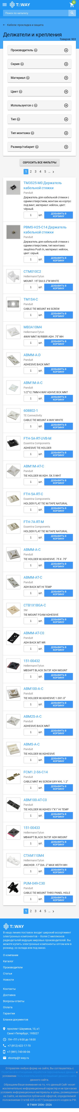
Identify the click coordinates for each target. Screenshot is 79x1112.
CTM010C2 (32, 271)
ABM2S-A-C (33, 716)
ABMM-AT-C (33, 577)
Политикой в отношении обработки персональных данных (39, 1072)
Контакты (9, 988)
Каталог (8, 961)
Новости (8, 979)
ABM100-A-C (33, 689)
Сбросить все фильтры (39, 162)
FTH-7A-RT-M (34, 522)
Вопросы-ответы (13, 1001)
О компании (10, 955)
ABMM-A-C (32, 550)
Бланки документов (15, 1019)
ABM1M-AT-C (34, 466)
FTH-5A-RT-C (33, 494)
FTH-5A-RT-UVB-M (37, 438)
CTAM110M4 (34, 855)
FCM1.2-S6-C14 (36, 772)
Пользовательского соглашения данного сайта (47, 1075)
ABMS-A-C (32, 744)
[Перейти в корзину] (72, 5)
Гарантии (9, 1013)
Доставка (9, 995)
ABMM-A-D (32, 355)
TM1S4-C (31, 299)
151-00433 (32, 828)
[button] (4, 4)
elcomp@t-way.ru (18, 1057)
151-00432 (32, 661)
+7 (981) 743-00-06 (18, 1051)
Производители (13, 967)
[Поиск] (72, 13)
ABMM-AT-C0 (34, 633)
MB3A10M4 (33, 327)
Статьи (7, 973)
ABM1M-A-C (33, 383)
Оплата (7, 1007)
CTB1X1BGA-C (35, 605)
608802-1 (31, 411)
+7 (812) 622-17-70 (19, 1045)
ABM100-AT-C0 (35, 800)
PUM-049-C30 (34, 883)
